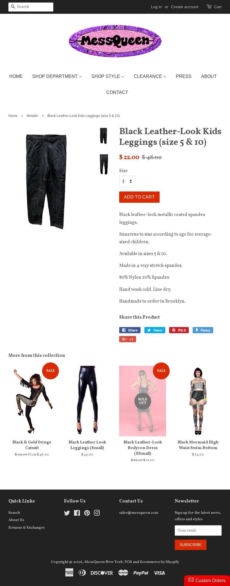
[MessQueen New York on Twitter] (67, 514)
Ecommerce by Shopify (159, 562)
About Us (16, 520)
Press (184, 76)
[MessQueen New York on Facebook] (77, 514)
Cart (218, 6)
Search (14, 512)
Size (123, 171)
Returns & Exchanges (26, 527)
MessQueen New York (103, 562)
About (209, 76)
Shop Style (106, 76)
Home (16, 76)
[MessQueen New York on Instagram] (97, 514)
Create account (184, 6)
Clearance (148, 76)
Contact (117, 92)
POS (128, 562)
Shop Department (55, 76)
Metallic (32, 116)
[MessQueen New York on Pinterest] (87, 514)
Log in (156, 6)
